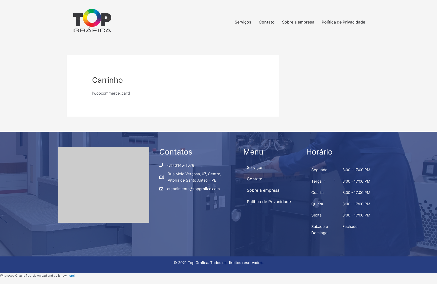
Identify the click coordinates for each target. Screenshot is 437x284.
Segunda (319, 169)
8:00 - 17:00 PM (356, 169)
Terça (316, 181)
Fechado (350, 226)
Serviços (243, 22)
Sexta (316, 215)
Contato (267, 22)
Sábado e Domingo (319, 229)
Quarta (317, 192)
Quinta (317, 204)
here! (71, 275)
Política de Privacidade (343, 22)
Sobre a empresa (298, 22)
